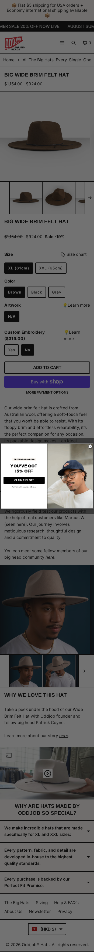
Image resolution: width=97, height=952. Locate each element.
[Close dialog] (90, 446)
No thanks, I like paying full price (24, 487)
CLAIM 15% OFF (24, 480)
